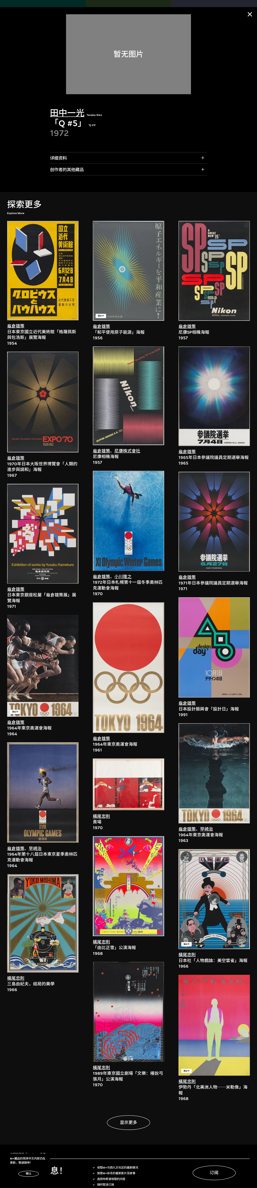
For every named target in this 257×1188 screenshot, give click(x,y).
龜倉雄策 (15, 326)
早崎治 (35, 848)
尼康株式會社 (127, 451)
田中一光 (67, 113)
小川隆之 (123, 576)
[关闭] (249, 14)
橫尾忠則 (15, 978)
